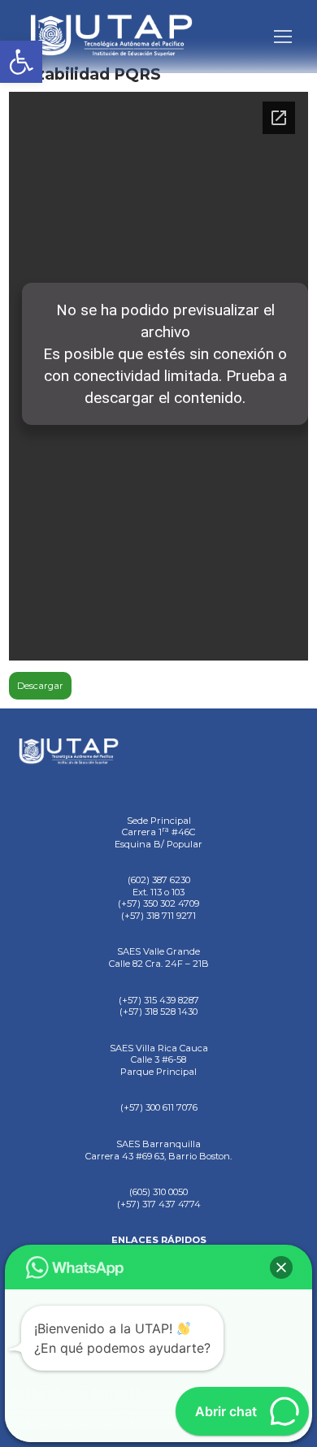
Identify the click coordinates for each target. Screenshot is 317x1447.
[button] (21, 62)
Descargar (40, 685)
